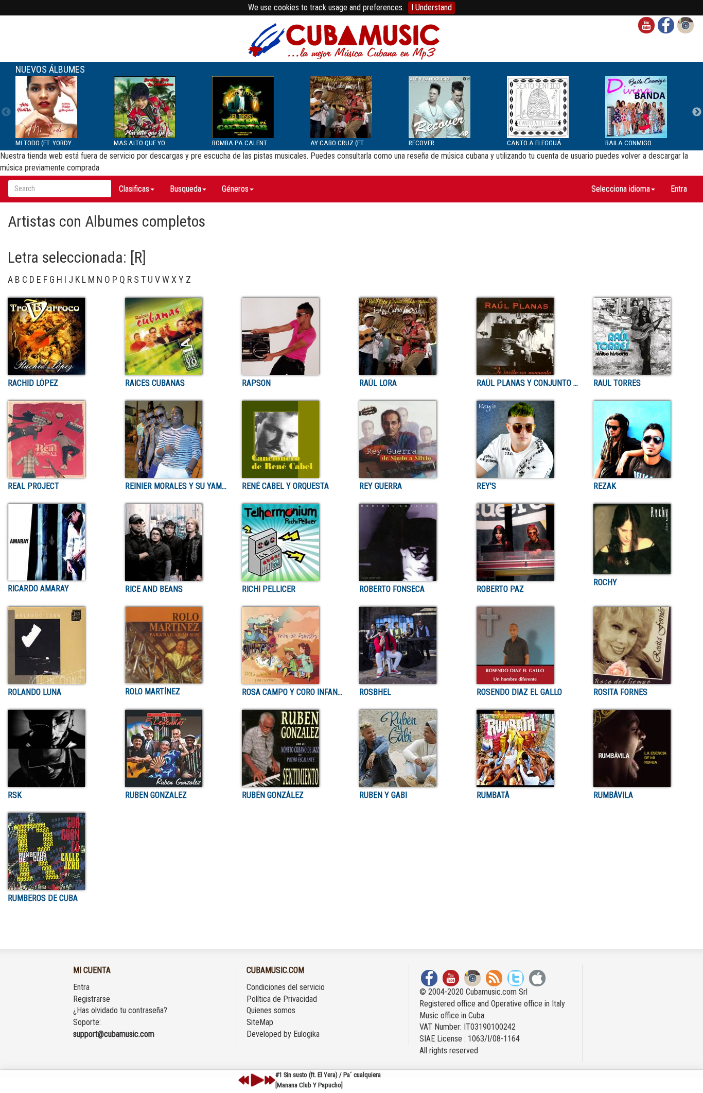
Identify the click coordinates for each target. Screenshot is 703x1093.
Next (697, 112)
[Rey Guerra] (410, 439)
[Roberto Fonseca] (410, 542)
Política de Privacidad (282, 999)
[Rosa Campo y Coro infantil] (293, 645)
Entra (679, 189)
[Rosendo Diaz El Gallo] (527, 645)
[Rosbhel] (410, 645)
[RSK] (59, 748)
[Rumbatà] (527, 748)
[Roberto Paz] (527, 542)
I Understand (431, 7)
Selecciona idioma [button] (620, 189)
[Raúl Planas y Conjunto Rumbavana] (527, 336)
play (256, 1080)
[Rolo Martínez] (176, 645)
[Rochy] (644, 539)
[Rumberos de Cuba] (59, 851)
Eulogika (306, 1034)
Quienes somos (271, 1010)
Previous (6, 112)
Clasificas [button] (134, 189)
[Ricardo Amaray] (59, 542)
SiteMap (260, 1022)
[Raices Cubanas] (176, 336)
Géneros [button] (235, 189)
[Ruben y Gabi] (410, 748)
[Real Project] (59, 439)
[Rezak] (644, 439)
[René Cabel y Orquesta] (293, 439)
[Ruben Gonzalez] (176, 748)
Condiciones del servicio (286, 987)
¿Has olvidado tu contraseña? (120, 1010)
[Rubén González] (293, 748)
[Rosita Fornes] (644, 645)
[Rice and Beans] (176, 542)
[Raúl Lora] (410, 336)
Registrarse (91, 999)
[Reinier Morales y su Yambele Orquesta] (176, 439)
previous (244, 1080)
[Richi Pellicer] (293, 542)
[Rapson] (293, 336)
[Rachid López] (59, 336)
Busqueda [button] (185, 189)
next (269, 1080)
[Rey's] (527, 439)
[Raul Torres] (644, 336)
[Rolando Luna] (59, 645)
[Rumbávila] (644, 748)
